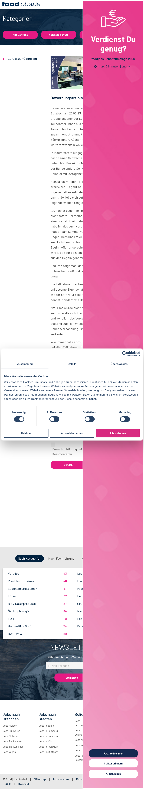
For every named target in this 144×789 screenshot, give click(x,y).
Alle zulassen (118, 433)
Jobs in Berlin (46, 725)
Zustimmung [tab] (25, 363)
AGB (8, 784)
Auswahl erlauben (72, 433)
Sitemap (40, 779)
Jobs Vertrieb (82, 745)
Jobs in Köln (45, 741)
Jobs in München (48, 736)
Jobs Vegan (9, 751)
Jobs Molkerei (10, 736)
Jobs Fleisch (10, 725)
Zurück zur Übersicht (22, 58)
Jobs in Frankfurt (48, 746)
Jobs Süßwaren (11, 730)
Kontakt (23, 784)
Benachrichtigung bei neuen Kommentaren (71, 451)
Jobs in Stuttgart (48, 751)
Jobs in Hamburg (48, 730)
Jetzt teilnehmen (113, 753)
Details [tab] (72, 363)
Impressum (61, 779)
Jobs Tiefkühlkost (13, 746)
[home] (21, 4)
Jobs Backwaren (12, 741)
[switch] (54, 419)
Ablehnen (26, 433)
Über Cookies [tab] (119, 363)
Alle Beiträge (20, 34)
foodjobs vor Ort (58, 34)
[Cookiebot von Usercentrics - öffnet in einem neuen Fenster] (124, 353)
